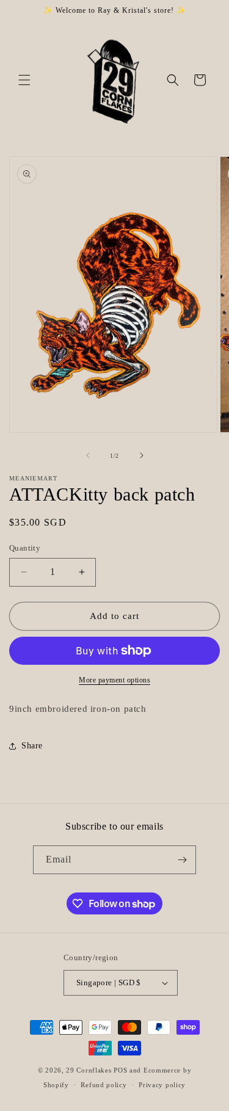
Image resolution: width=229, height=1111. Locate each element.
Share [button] (32, 745)
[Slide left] (88, 455)
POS (120, 1070)
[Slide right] (141, 455)
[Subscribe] (182, 859)
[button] (24, 80)
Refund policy (103, 1084)
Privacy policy (162, 1084)
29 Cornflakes (88, 1070)
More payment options (114, 680)
